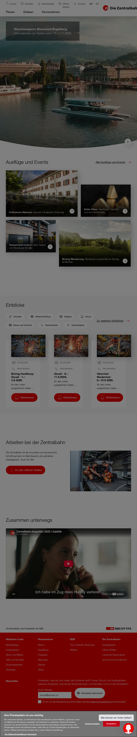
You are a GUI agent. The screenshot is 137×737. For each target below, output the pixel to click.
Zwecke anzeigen (92, 724)
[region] (68, 724)
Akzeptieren (111, 724)
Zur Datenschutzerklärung (16, 734)
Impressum (32, 734)
